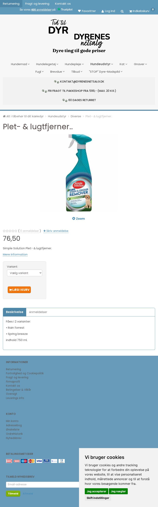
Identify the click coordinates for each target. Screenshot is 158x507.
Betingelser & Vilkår (18, 390)
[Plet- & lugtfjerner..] (79, 173)
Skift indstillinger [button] (98, 497)
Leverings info (15, 398)
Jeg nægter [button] (118, 491)
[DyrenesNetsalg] (79, 35)
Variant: (12, 267)
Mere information (15, 254)
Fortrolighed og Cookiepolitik (25, 373)
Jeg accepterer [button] (96, 491)
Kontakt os (63, 4)
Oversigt (11, 394)
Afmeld (28, 493)
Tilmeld (13, 493)
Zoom (80, 219)
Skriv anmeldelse (57, 231)
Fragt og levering (37, 4)
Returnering (11, 4)
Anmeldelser (38, 312)
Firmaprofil (13, 382)
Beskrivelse (14, 312)
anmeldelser (29, 231)
